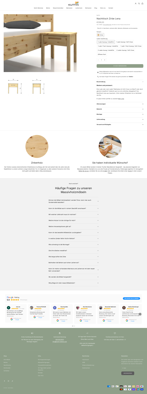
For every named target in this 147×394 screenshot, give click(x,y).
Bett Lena (121, 98)
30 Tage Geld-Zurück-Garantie (87, 336)
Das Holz (40, 375)
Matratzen (69, 8)
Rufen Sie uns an (84, 171)
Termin (130, 171)
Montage (99, 114)
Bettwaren (88, 8)
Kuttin (98, 15)
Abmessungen (101, 104)
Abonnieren (127, 373)
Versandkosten (107, 24)
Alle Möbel (7, 359)
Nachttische (7, 365)
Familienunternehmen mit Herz (115, 337)
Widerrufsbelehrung (88, 365)
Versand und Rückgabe (104, 124)
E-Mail (105, 171)
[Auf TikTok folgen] (12, 381)
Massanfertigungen (43, 362)
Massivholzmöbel (58, 8)
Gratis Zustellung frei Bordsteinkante (32, 337)
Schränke (6, 370)
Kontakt (111, 8)
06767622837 (60, 339)
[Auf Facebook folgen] (4, 381)
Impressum (85, 359)
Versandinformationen (44, 365)
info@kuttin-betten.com (60, 341)
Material (99, 109)
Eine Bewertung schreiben (131, 298)
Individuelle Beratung (59, 337)
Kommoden (7, 368)
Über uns (103, 8)
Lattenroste (78, 8)
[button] (100, 35)
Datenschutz (86, 368)
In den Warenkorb (119, 66)
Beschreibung (101, 81)
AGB (83, 362)
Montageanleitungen (44, 359)
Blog (95, 8)
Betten (48, 8)
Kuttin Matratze (38, 8)
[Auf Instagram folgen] (8, 381)
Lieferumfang (101, 119)
